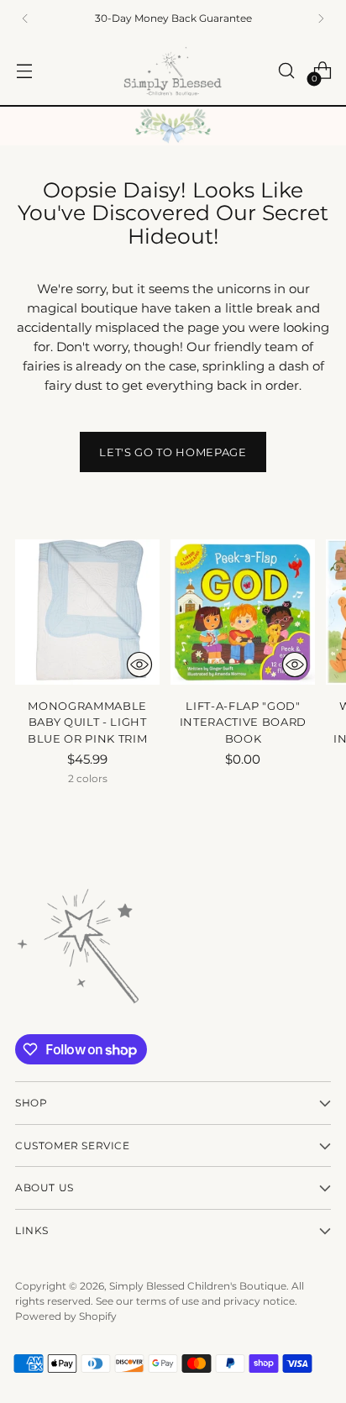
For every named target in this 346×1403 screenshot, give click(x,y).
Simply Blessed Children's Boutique (197, 1286)
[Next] (320, 18)
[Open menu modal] (24, 71)
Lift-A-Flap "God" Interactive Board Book (243, 722)
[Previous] (25, 18)
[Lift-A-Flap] (242, 611)
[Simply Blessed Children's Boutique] (173, 71)
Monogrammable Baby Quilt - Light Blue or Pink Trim (87, 722)
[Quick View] (139, 664)
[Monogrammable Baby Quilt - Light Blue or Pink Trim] (87, 611)
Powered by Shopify (66, 1316)
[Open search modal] (286, 71)
